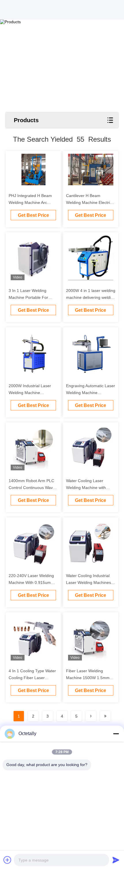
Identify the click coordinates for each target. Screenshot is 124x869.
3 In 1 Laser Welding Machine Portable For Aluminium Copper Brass (31, 297)
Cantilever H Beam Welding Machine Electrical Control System (90, 202)
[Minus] (115, 733)
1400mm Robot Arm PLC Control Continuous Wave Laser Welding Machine (32, 487)
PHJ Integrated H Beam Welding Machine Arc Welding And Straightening (33, 202)
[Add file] (7, 860)
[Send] (116, 860)
